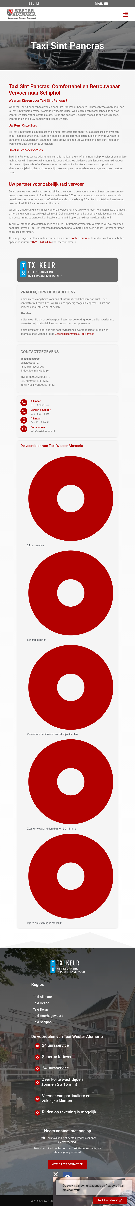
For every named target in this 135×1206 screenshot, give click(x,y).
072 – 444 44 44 (42, 242)
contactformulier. (81, 238)
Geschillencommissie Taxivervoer (74, 333)
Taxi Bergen (41, 1009)
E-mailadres (38, 427)
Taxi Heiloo (41, 1003)
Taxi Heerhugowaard (48, 1016)
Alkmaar (36, 401)
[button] (125, 14)
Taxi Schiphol (42, 1022)
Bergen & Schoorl (41, 409)
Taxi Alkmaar (42, 997)
